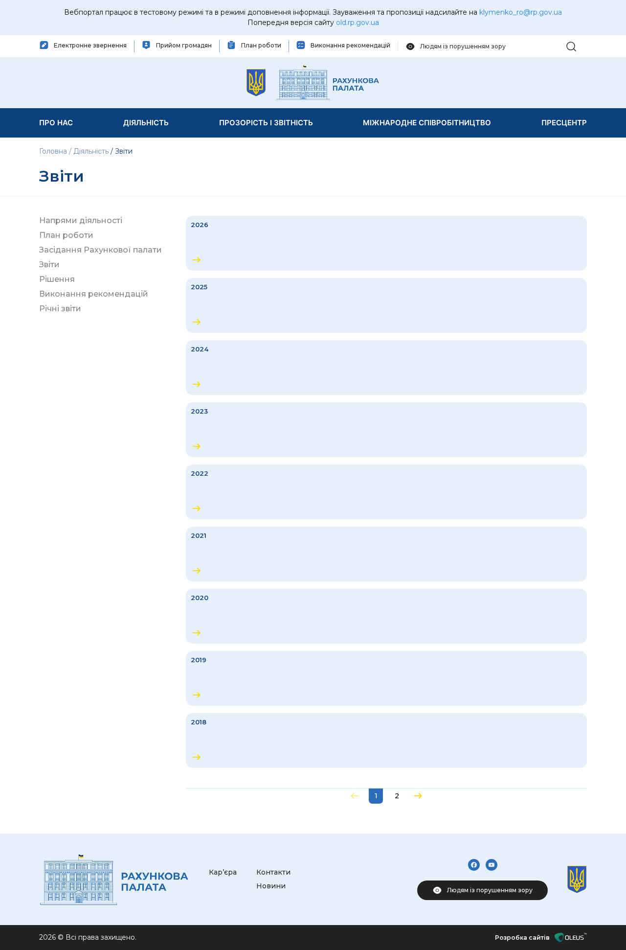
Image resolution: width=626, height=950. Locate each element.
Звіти (49, 264)
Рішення (57, 279)
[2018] (386, 740)
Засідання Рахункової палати (100, 250)
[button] (571, 45)
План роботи (66, 235)
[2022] (386, 491)
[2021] (386, 554)
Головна (54, 151)
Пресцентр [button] (564, 122)
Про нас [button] (56, 122)
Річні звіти (60, 308)
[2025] (386, 305)
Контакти (273, 872)
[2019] (386, 678)
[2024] (386, 367)
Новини (271, 885)
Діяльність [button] (146, 122)
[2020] (386, 616)
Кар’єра (223, 872)
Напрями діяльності (80, 220)
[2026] (386, 243)
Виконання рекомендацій (93, 294)
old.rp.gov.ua (357, 22)
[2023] (386, 429)
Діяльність (91, 151)
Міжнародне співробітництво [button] (427, 122)
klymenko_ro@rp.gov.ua (520, 12)
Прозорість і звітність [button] (266, 122)
